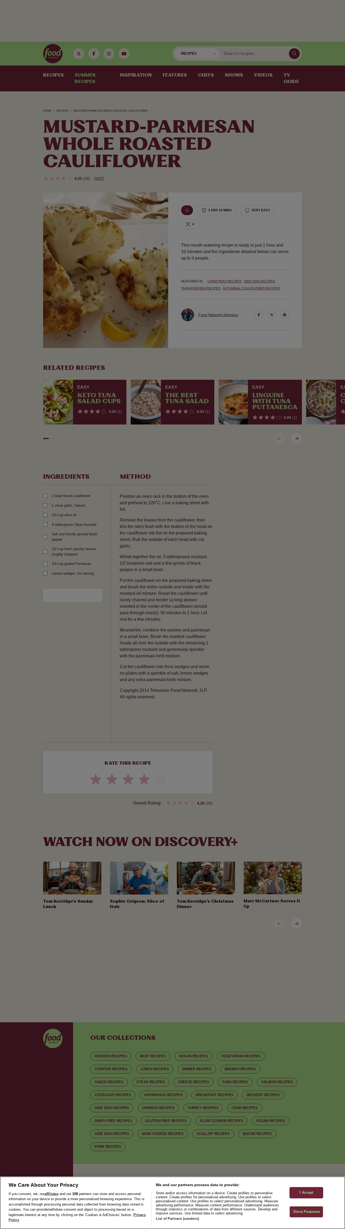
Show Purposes (306, 1212)
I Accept (306, 1193)
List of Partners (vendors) (177, 1219)
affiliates (51, 1194)
